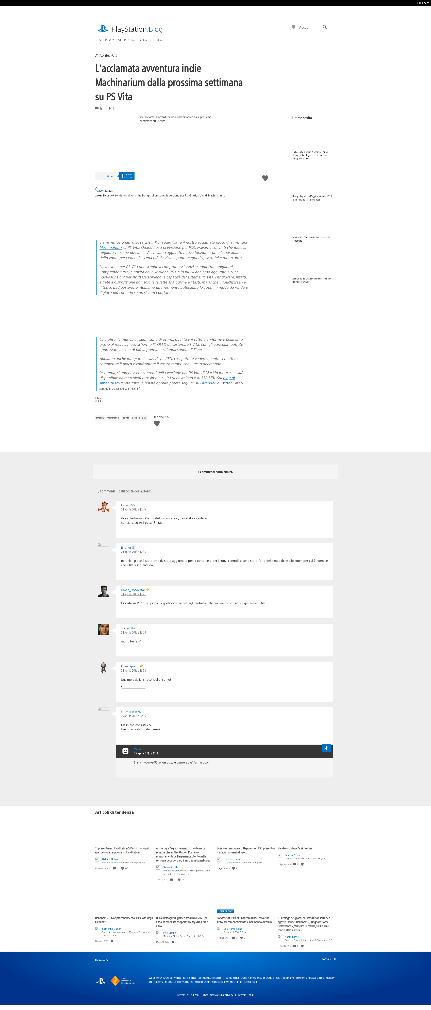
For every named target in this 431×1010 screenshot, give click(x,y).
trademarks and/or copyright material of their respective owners (193, 981)
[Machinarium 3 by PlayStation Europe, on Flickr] (121, 327)
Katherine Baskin (111, 928)
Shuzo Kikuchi (170, 867)
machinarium (113, 417)
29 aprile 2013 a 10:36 (146, 753)
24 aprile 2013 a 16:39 (133, 509)
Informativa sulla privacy (218, 995)
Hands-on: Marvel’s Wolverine (295, 848)
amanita (100, 417)
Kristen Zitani (292, 854)
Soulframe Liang (233, 928)
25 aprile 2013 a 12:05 (133, 716)
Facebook (208, 382)
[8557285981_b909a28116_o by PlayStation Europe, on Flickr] (121, 230)
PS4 (119, 40)
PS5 (100, 40)
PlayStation (137, 28)
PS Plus (142, 40)
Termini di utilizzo (188, 995)
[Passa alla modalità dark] (293, 27)
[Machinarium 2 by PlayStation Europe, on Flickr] (173, 327)
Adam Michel (292, 936)
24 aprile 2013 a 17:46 (133, 594)
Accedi (304, 27)
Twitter (225, 382)
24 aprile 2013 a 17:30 (133, 552)
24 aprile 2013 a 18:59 (133, 670)
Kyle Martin (169, 932)
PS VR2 (109, 40)
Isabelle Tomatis (233, 858)
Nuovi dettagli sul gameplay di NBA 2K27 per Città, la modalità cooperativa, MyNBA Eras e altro (182, 922)
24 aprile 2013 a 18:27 (133, 632)
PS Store (129, 40)
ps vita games (139, 417)
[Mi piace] (123, 868)
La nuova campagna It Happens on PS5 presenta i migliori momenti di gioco (246, 850)
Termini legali (246, 995)
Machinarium (111, 247)
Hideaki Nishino (110, 858)
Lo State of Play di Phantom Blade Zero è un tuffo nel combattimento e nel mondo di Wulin (244, 920)
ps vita (126, 417)
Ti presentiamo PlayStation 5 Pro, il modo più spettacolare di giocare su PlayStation (122, 850)
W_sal (110, 175)
